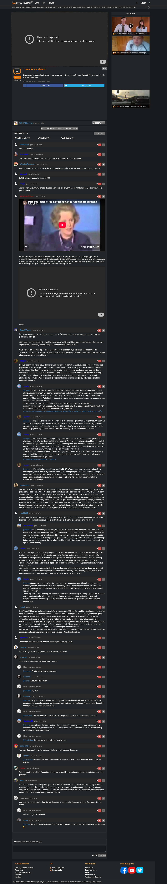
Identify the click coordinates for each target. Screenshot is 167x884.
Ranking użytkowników (24, 868)
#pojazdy (57, 7)
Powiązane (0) (21, 133)
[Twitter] (139, 870)
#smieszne (16, 7)
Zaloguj (143, 3)
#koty (125, 7)
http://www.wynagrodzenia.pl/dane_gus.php (38, 459)
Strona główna (57, 868)
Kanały (37, 3)
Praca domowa (91, 870)
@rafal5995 (27, 529)
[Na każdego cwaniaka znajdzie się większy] (131, 98)
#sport (90, 7)
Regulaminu (96, 882)
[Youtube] (132, 870)
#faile (75, 7)
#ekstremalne (38, 7)
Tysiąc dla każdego (34, 69)
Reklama (18, 874)
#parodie (105, 7)
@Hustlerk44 (28, 740)
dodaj (100, 134)
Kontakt (18, 877)
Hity (44, 3)
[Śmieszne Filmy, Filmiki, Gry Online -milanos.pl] (17, 3)
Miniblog (51, 3)
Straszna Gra (90, 874)
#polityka (113, 7)
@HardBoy (27, 715)
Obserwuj (99, 123)
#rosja (97, 7)
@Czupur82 (27, 759)
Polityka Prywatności (23, 872)
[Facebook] (124, 870)
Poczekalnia (28, 2)
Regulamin (19, 870)
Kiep (87, 872)
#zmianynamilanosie (93, 877)
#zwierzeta (67, 7)
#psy (120, 7)
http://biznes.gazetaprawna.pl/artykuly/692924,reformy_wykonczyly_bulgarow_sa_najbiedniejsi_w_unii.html (61, 411)
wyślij (102, 855)
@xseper (26, 390)
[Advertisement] (59, 104)
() (17, 80)
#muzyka (132, 7)
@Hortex (26, 680)
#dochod (61, 129)
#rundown (26, 7)
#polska (48, 7)
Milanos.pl (35, 882)
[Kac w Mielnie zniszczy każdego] (131, 45)
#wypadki (82, 7)
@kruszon (27, 671)
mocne (17, 77)
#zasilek (53, 129)
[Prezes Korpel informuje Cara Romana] (131, 26)
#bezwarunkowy (72, 129)
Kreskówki (89, 868)
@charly (26, 420)
